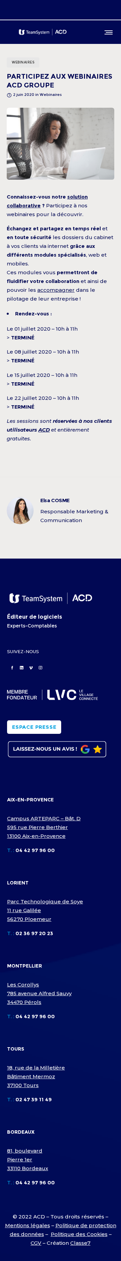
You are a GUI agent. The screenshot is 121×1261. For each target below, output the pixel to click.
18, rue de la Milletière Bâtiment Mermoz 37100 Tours (36, 1076)
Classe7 (80, 1243)
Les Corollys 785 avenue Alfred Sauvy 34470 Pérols (39, 993)
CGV (36, 1243)
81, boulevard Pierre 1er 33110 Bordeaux (27, 1160)
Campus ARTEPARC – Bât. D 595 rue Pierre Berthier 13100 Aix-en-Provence (44, 827)
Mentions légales (27, 1225)
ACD (44, 430)
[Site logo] (42, 32)
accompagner (56, 290)
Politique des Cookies (79, 1234)
